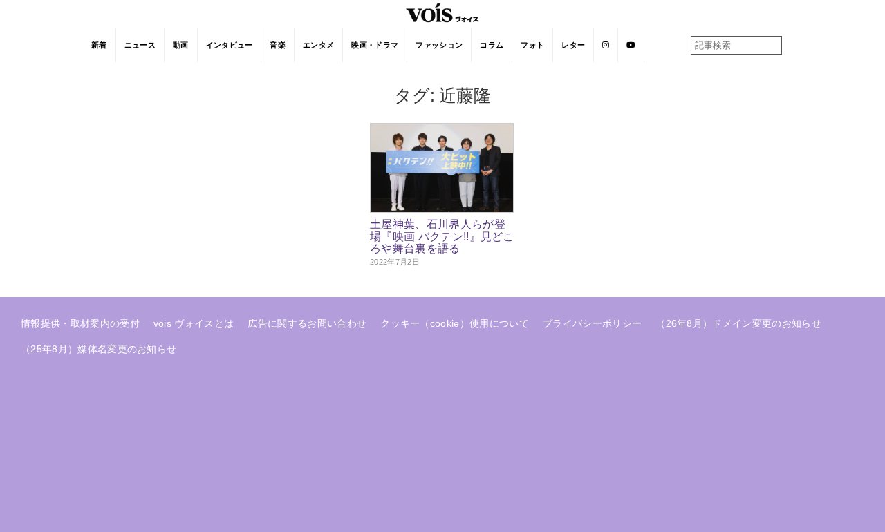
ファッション (439, 45)
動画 (181, 45)
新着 (99, 45)
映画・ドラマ (374, 45)
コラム (491, 45)
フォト (532, 45)
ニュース (140, 45)
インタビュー (229, 45)
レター (573, 45)
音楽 (278, 45)
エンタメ (318, 45)
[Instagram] (606, 45)
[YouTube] (631, 45)
